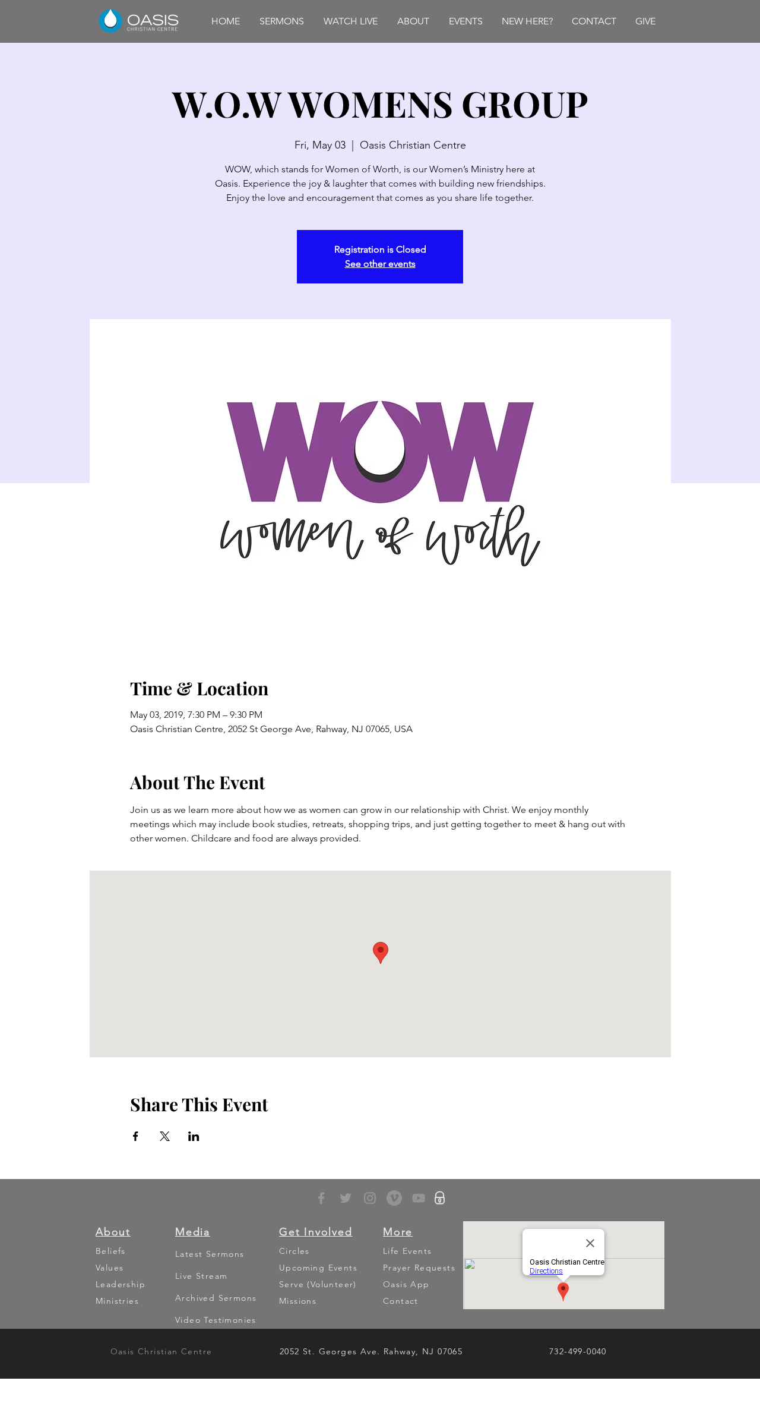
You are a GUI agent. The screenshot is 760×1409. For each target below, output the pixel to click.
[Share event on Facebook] (135, 1136)
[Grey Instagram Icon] (370, 1198)
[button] (281, 21)
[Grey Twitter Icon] (345, 1198)
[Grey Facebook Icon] (321, 1198)
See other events (380, 263)
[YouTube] (418, 1198)
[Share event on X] (164, 1136)
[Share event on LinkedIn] (194, 1136)
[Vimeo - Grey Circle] (394, 1198)
